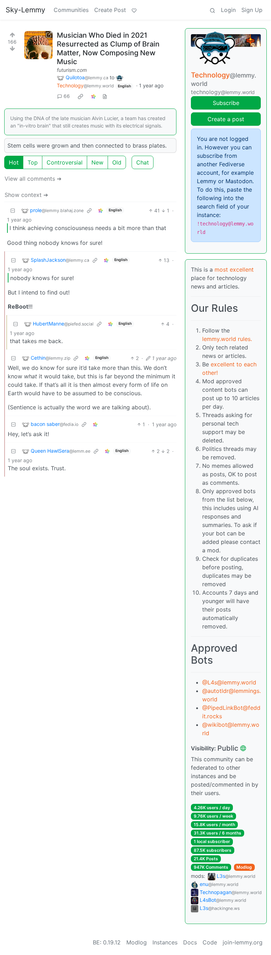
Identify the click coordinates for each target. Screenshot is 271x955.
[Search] (212, 10)
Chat (142, 162)
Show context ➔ (26, 194)
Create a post (225, 119)
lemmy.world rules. (227, 338)
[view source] (104, 96)
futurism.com (72, 70)
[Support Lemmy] (134, 10)
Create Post (110, 9)
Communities (71, 9)
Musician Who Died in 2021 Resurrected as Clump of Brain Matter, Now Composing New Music (108, 48)
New (97, 162)
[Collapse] (12, 210)
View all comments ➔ (33, 178)
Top (33, 162)
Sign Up (252, 9)
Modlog (244, 867)
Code (210, 942)
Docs (190, 942)
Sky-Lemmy (25, 10)
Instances (164, 942)
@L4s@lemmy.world (229, 682)
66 (67, 96)
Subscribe (226, 102)
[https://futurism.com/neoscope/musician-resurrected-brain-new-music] (38, 45)
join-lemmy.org (243, 942)
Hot (14, 162)
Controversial (65, 162)
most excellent (234, 269)
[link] (80, 96)
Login (228, 9)
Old (116, 162)
